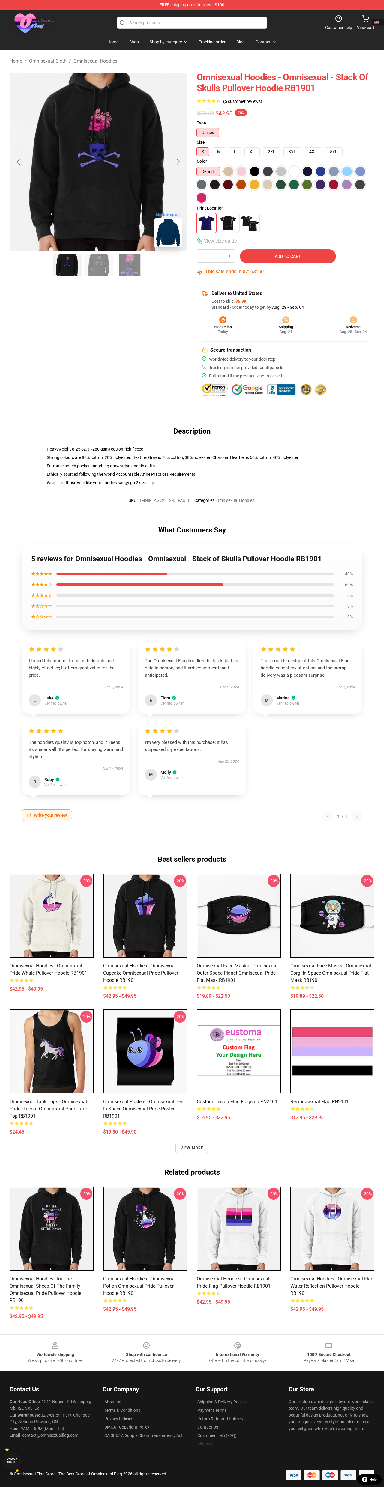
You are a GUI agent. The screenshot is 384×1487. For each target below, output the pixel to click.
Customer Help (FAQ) (217, 1435)
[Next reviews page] (357, 816)
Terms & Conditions (122, 1410)
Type (201, 123)
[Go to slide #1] (67, 265)
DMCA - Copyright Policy (126, 1427)
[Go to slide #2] (98, 265)
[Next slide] (178, 162)
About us (112, 1401)
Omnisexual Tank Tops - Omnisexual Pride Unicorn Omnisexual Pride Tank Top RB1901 (49, 1109)
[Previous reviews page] (327, 816)
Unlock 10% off (12, 1460)
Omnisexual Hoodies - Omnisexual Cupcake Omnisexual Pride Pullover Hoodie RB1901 (140, 973)
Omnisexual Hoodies (95, 61)
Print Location (210, 208)
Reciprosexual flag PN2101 (319, 1101)
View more (192, 1148)
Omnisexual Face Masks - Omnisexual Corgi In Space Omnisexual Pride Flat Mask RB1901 (330, 973)
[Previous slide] (19, 162)
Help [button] (373, 1479)
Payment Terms (211, 1410)
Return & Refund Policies (220, 1418)
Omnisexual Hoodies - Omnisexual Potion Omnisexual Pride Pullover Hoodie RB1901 (139, 1286)
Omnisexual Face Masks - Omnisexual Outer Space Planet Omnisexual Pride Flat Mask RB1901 (237, 973)
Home (16, 61)
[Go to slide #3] (129, 265)
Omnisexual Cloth (48, 61)
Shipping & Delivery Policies (222, 1401)
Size (201, 142)
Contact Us (207, 1427)
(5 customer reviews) (242, 101)
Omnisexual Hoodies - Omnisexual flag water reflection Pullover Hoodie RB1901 (332, 1286)
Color (202, 161)
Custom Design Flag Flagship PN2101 (237, 1101)
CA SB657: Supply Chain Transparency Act (143, 1435)
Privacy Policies (118, 1418)
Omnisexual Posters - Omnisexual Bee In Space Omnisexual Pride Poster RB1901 (143, 1109)
